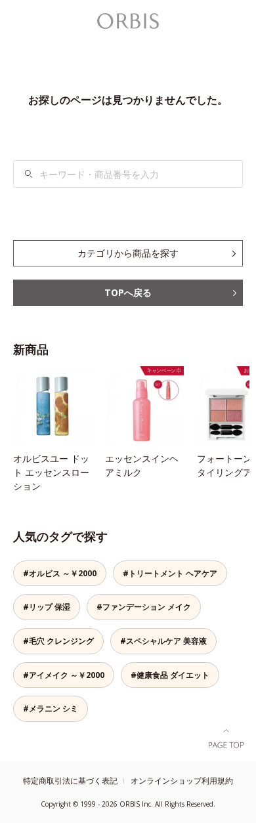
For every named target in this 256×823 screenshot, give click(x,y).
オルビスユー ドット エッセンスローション (51, 472)
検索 (29, 174)
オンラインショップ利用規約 (182, 780)
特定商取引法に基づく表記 (70, 780)
